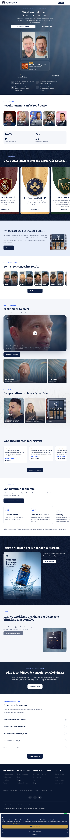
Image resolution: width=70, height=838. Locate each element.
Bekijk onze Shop (49, 561)
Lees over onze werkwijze (14, 501)
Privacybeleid (11, 808)
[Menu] (66, 2)
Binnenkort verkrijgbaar (13, 633)
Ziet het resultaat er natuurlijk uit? (35, 733)
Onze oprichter (37, 777)
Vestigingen (58, 777)
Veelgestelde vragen (22, 783)
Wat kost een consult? (35, 748)
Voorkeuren (35, 835)
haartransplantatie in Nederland (55, 529)
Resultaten (6, 780)
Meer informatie (9, 458)
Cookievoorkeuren (27, 808)
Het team (35, 780)
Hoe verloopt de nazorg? (35, 741)
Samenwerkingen (59, 780)
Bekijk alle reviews (35, 470)
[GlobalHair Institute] (3, 2)
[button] (35, 333)
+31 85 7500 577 (13, 791)
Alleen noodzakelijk (35, 831)
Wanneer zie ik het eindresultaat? (35, 726)
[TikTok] (40, 797)
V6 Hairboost (7, 777)
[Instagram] (30, 797)
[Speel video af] (35, 333)
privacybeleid (16, 823)
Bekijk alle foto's (35, 291)
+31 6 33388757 (29, 791)
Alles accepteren (35, 827)
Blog (18, 777)
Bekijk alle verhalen (12, 354)
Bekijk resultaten (47, 26)
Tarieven (6, 783)
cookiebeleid (9, 823)
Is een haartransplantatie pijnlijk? (35, 719)
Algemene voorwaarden (39, 808)
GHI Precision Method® (39, 774)
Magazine (20, 780)
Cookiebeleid (19, 808)
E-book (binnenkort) (22, 774)
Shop (34, 783)
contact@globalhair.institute (45, 791)
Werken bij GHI (59, 783)
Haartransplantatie (9, 774)
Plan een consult (24, 26)
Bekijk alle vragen (35, 756)
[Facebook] (35, 797)
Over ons (9, 248)
